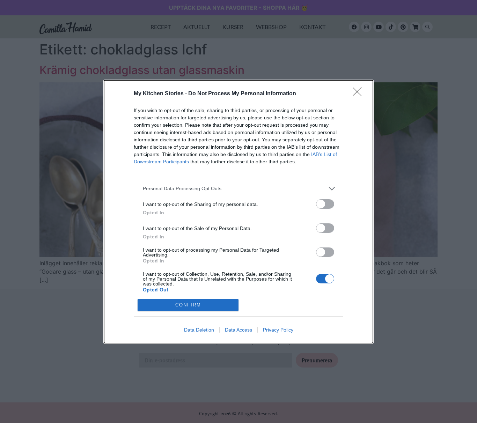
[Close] (359, 94)
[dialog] (238, 211)
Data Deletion (199, 330)
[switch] (325, 204)
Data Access (238, 330)
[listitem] (238, 188)
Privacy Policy (278, 330)
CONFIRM (188, 304)
